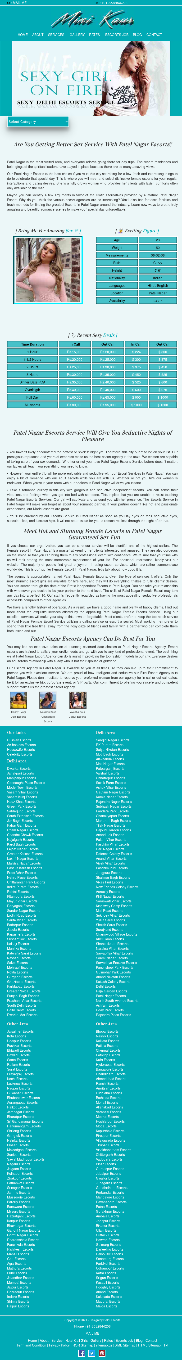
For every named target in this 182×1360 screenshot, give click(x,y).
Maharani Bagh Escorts (113, 820)
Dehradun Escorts (20, 1291)
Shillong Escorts (19, 1130)
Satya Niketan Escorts (112, 749)
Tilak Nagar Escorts (110, 825)
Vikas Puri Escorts (109, 882)
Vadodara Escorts (109, 1159)
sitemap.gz (104, 1345)
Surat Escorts (17, 1069)
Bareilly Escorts (18, 1201)
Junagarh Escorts (109, 1182)
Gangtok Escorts (19, 1135)
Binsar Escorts (18, 1145)
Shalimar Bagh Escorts (113, 877)
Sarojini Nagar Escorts (112, 740)
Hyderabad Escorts (110, 1064)
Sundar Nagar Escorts (23, 910)
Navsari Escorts (19, 957)
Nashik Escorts (107, 1036)
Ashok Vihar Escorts (111, 787)
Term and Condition (31, 1345)
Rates (94, 33)
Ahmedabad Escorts (111, 1078)
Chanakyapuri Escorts (112, 815)
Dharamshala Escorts (23, 1239)
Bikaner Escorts (107, 1225)
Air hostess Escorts (21, 744)
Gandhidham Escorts (111, 1187)
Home (23, 33)
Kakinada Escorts (109, 1296)
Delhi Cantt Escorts (21, 1010)
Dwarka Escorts (19, 768)
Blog (137, 33)
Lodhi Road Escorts (21, 915)
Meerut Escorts (107, 1116)
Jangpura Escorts (109, 872)
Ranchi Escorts (107, 1083)
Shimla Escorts (18, 1301)
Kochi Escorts (17, 1078)
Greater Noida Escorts (24, 991)
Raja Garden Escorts (111, 991)
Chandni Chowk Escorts (25, 834)
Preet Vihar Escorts (21, 872)
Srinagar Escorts (19, 1187)
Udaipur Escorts (19, 1040)
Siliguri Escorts (107, 1277)
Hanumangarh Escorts (24, 1126)
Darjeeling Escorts (109, 1249)
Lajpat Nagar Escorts (23, 849)
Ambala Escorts (107, 1216)
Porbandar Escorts (110, 1192)
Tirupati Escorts (107, 1145)
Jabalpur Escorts (108, 1173)
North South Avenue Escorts (117, 1000)
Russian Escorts (19, 740)
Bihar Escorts (106, 1164)
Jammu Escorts (18, 1192)
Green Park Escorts (21, 806)
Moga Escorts (106, 1126)
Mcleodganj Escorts (21, 1149)
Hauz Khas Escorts (21, 801)
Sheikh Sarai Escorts (111, 924)
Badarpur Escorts (20, 924)
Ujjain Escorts (106, 1230)
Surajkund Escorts (109, 929)
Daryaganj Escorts (21, 905)
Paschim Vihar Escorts (113, 844)
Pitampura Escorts (21, 896)
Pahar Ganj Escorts (21, 825)
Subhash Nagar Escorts (114, 806)
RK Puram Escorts (109, 744)
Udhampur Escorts (110, 1268)
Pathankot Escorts (20, 1182)
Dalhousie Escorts (109, 1254)
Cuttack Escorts (107, 1235)
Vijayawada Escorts (110, 1140)
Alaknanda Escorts (110, 759)
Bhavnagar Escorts (21, 1225)
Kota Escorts (16, 1036)
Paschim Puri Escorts (112, 867)
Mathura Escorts (19, 1268)
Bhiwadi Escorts (19, 1050)
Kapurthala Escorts (110, 1130)
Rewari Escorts (18, 1055)
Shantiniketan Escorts (112, 943)
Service (57, 1340)
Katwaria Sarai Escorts (24, 953)
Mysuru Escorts (18, 1211)
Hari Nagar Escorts (110, 849)
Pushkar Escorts (19, 1045)
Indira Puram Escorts (23, 886)
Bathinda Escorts (108, 1097)
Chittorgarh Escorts (110, 1154)
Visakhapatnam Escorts (113, 1149)
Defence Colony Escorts (114, 853)
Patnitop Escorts (108, 1055)
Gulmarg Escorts (108, 1244)
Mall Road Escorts (109, 910)
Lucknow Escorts (19, 1083)
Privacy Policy (59, 1345)
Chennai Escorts (108, 1050)
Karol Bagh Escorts (21, 844)
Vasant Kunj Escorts (22, 796)
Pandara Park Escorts (112, 811)
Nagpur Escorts (18, 1088)
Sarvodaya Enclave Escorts (116, 962)
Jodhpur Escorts (108, 1220)
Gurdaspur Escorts (110, 1168)
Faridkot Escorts (108, 1263)
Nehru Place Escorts (22, 877)
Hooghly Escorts (108, 1287)
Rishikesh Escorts (20, 1249)
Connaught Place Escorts (26, 782)
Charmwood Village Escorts (116, 934)
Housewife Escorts (21, 749)
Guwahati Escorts (20, 1092)
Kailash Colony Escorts (113, 981)
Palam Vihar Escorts (111, 839)
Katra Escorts (106, 1272)
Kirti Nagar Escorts (110, 896)
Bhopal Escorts (107, 1031)
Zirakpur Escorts (19, 1178)
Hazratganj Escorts (21, 1216)
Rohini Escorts (18, 891)
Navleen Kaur (48, 712)
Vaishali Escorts (107, 773)
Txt (166, 1345)
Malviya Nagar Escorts (24, 863)
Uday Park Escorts (110, 1010)
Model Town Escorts (22, 787)
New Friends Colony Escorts (117, 886)
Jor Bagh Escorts (20, 820)
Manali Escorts (18, 1254)
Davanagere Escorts (111, 1201)
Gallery (77, 33)
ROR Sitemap (83, 1345)
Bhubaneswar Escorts (23, 1097)
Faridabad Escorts (21, 986)
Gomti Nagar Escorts (22, 1235)
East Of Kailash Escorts (24, 867)
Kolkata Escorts (107, 1040)
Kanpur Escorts (18, 1220)
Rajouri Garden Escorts (113, 830)
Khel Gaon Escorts (110, 939)
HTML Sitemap (149, 1345)
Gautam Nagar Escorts (113, 792)
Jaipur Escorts (77, 716)
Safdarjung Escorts (21, 811)
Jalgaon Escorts (19, 1168)
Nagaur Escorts (18, 1164)
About (38, 33)
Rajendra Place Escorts (113, 1014)
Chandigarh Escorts (111, 1074)
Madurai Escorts (108, 1301)
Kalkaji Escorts (18, 943)
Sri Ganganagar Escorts (25, 1121)
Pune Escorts (17, 1272)
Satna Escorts (17, 1059)
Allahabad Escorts (109, 1107)
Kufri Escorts (105, 1059)
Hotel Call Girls (76, 1340)
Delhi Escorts (18, 716)
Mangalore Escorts (110, 1197)
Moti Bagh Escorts (109, 754)
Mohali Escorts (107, 1102)
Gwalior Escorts (107, 1178)
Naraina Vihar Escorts (112, 948)
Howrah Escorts (108, 1239)
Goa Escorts (16, 1258)
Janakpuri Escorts (20, 773)
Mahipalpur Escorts (21, 777)
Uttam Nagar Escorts (22, 830)
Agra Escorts (16, 1263)
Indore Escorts (18, 1296)
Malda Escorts (106, 1306)
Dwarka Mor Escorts (22, 1014)
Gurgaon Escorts (19, 976)
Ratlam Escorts (18, 1064)
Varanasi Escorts (108, 1111)
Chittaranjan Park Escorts (26, 882)
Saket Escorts (17, 962)
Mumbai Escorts (19, 1282)
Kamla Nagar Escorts (112, 796)
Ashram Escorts (108, 1005)
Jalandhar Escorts (20, 1277)
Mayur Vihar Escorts (22, 901)
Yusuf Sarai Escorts (110, 920)
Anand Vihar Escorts (111, 858)
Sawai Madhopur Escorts (26, 1159)
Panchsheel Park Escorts (114, 967)
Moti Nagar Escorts (110, 763)
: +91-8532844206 (113, 2)
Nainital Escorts (18, 1140)
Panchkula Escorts (21, 1244)
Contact (154, 33)
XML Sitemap (125, 1345)
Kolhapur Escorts (20, 1173)
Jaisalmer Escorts (20, 1031)
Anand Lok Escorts (110, 834)
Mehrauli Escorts (19, 967)
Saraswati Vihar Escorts (114, 901)
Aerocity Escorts (108, 891)
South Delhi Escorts (21, 1005)
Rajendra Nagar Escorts (114, 801)
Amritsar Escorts (108, 1088)
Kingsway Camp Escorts (114, 905)
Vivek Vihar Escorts (110, 863)
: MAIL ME (19, 2)
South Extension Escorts (25, 815)
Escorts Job (116, 33)
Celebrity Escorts (19, 754)
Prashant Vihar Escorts (24, 1000)
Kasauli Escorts (107, 1282)
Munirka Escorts (19, 948)
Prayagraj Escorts (20, 1074)
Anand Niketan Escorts (113, 976)
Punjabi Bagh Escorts (23, 995)
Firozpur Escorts (108, 1135)
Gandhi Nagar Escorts (23, 1230)
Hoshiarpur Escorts (110, 1121)
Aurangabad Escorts (22, 1102)
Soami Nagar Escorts (112, 957)
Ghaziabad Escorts (21, 981)
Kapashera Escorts (21, 934)
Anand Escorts (107, 1291)
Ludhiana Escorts (109, 1092)
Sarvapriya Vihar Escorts (114, 953)
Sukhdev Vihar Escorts (113, 915)
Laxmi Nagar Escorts (22, 858)
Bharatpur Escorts (20, 1116)
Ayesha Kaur (77, 712)
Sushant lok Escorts (22, 939)
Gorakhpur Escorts (110, 1211)
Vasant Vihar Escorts (22, 792)
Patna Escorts (106, 1206)
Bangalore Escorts (109, 1069)
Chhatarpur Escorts (110, 777)
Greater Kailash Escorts (25, 853)
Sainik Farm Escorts (111, 782)
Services (56, 33)
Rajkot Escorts (18, 1107)
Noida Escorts (17, 972)
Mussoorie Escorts (21, 1197)
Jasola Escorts (18, 929)
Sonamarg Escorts (110, 1258)
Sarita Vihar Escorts (22, 920)
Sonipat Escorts (19, 1154)
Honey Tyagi (18, 712)
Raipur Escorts (18, 1306)
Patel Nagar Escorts (111, 995)
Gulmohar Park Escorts (113, 972)
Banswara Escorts (20, 1206)
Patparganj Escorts (110, 768)
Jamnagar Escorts (20, 1111)
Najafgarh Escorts (20, 839)
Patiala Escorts (107, 1045)
